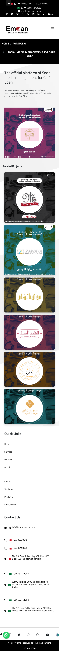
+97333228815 (27, 4)
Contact (8, 481)
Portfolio (19, 43)
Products (8, 497)
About (7, 467)
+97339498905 (41, 4)
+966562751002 (34, 8)
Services (8, 452)
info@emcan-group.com (31, 11)
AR (51, 14)
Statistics (8, 489)
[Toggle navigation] (52, 28)
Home (5, 43)
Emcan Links (10, 505)
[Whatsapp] (6, 635)
